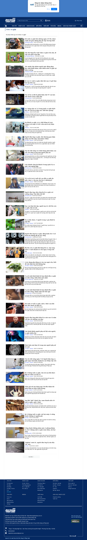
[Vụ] (15, 113)
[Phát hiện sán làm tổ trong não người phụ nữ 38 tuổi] (15, 349)
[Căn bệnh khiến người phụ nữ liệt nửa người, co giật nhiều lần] (15, 335)
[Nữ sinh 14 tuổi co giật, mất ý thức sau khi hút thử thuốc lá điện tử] (15, 308)
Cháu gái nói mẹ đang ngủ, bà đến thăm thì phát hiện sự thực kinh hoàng (39, 387)
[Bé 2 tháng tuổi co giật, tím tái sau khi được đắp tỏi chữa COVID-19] (15, 377)
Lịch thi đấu (40, 497)
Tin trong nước (28, 98)
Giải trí (8, 498)
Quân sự (70, 486)
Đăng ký (54, 9)
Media (59, 26)
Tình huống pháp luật (26, 485)
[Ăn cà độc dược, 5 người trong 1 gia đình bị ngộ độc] (15, 224)
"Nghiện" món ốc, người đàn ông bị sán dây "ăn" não (40, 443)
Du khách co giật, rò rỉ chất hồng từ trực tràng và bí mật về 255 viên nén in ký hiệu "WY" (39, 124)
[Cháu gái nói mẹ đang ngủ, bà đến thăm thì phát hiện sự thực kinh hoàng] (15, 391)
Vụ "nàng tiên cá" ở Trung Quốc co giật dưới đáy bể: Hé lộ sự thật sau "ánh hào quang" (40, 109)
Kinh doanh (30, 26)
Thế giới (46, 26)
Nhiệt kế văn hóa (10, 502)
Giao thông (9, 486)
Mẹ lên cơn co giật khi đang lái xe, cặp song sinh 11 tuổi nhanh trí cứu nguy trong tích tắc (40, 249)
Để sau (48, 9)
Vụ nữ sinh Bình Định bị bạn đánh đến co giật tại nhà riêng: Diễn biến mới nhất (40, 277)
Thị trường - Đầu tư (41, 483)
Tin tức (14, 26)
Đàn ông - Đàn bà (56, 490)
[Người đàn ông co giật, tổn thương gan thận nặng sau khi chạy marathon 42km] (15, 141)
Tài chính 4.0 (40, 485)
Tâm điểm (9, 485)
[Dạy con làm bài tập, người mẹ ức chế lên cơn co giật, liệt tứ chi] (15, 210)
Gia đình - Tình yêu (29, 390)
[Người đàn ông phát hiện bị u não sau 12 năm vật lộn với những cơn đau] (15, 322)
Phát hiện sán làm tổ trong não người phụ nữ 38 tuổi (40, 346)
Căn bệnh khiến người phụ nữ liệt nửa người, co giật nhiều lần (40, 332)
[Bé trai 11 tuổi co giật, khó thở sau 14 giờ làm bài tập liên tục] (15, 85)
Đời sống (39, 26)
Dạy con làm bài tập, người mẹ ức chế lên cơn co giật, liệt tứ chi (40, 207)
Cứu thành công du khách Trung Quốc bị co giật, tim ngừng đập (40, 165)
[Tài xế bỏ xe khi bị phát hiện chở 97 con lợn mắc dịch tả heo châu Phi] (15, 99)
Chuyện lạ (27, 112)
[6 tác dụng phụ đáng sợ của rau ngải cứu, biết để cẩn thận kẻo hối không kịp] (15, 266)
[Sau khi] (15, 405)
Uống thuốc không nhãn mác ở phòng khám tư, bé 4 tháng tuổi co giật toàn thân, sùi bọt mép (40, 429)
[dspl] (5, 26)
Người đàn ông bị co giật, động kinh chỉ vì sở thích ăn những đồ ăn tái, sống (40, 234)
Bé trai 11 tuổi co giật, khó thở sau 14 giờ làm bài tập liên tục (40, 82)
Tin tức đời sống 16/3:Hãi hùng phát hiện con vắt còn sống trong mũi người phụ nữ (40, 151)
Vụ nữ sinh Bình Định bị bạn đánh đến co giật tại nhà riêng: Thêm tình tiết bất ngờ (40, 291)
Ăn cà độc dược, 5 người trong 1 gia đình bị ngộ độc (40, 221)
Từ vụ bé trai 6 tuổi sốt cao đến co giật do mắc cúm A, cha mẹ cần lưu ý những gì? (39, 179)
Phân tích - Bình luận (72, 485)
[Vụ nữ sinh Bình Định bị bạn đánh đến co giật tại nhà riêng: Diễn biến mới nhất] (15, 280)
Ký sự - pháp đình (25, 486)
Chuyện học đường (29, 42)
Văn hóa (53, 26)
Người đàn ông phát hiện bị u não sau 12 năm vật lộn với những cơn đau (40, 318)
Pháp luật (21, 26)
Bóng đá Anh (40, 502)
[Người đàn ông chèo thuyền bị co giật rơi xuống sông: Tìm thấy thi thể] (15, 196)
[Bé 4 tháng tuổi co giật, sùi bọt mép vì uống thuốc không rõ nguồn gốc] (15, 418)
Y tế (7, 490)
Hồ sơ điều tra (25, 488)
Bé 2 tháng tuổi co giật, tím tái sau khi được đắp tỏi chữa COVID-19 (40, 373)
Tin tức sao (9, 497)
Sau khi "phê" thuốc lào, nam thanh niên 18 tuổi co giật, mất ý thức (40, 401)
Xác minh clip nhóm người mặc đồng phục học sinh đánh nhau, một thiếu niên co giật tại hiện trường (41, 68)
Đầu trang (72, 536)
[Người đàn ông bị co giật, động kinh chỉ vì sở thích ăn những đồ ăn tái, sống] (15, 238)
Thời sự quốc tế (71, 483)
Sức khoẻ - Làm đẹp (29, 84)
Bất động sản (40, 490)
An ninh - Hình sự (25, 483)
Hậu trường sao (10, 500)
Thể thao (8, 504)
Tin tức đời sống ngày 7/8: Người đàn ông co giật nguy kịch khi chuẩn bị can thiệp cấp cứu (40, 360)
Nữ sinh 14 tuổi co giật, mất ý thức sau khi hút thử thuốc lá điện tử (39, 304)
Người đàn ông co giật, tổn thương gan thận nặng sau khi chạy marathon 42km (40, 138)
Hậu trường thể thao (29, 56)
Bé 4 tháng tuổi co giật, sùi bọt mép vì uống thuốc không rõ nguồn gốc (40, 415)
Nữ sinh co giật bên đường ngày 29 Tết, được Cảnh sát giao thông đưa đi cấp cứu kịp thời (40, 40)
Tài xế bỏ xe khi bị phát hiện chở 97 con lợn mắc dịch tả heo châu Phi (40, 95)
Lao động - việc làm (11, 488)
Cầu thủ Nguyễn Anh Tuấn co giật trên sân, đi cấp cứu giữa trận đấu (40, 53)
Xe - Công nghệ (41, 486)
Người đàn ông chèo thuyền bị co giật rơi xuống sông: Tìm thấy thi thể (39, 193)
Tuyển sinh (55, 498)
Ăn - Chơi (55, 486)
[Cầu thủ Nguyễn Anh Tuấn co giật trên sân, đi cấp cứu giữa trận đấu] (15, 57)
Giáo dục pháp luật (69, 26)
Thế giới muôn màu (72, 488)
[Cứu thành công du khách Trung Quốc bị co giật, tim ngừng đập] (15, 169)
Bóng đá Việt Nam (41, 500)
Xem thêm (31, 457)
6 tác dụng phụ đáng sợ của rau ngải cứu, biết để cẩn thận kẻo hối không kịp (40, 263)
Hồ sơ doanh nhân (41, 488)
